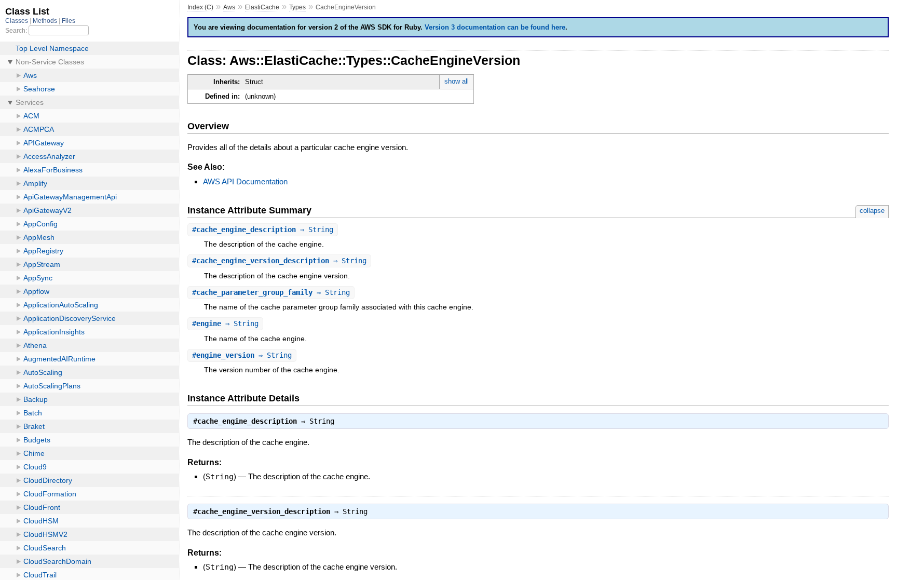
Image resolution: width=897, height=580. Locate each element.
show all (456, 81)
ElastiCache (262, 7)
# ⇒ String (262, 229)
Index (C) (200, 7)
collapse (872, 210)
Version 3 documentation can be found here (495, 27)
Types (297, 7)
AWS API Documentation (245, 181)
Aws (229, 7)
